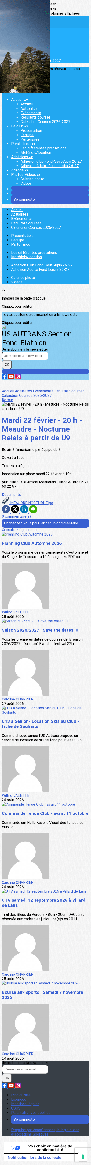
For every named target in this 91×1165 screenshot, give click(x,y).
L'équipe (27, 135)
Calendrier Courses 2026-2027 (45, 121)
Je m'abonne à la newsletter (25, 349)
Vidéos (26, 183)
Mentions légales (25, 1104)
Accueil (27, 104)
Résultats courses (36, 117)
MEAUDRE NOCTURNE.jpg (31, 503)
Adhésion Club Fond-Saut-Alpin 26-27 (51, 161)
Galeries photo (32, 179)
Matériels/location (36, 152)
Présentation (31, 130)
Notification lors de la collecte (35, 1157)
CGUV (16, 1108)
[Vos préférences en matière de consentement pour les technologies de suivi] (82, 1156)
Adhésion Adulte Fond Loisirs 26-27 (50, 166)
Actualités (29, 108)
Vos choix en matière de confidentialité (50, 1148)
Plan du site (21, 1095)
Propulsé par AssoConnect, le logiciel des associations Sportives (45, 1132)
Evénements (31, 113)
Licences (18, 1099)
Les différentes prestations (43, 148)
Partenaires (30, 139)
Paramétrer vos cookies (30, 1112)
